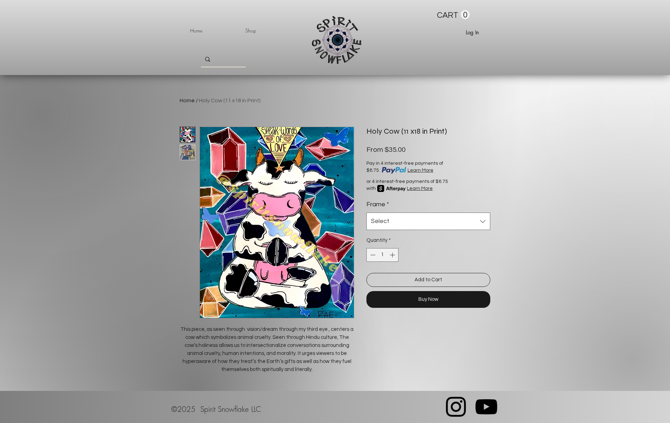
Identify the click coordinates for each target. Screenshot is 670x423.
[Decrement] (372, 254)
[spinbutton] (382, 254)
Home (187, 100)
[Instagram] (455, 406)
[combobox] (428, 221)
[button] (453, 15)
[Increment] (393, 254)
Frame (377, 204)
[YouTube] (486, 406)
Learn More (420, 170)
